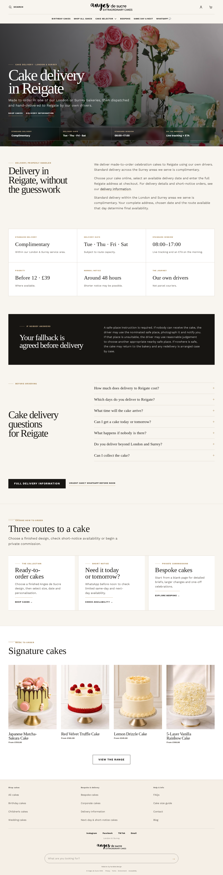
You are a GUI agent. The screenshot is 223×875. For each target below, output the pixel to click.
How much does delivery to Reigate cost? (126, 388)
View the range (111, 759)
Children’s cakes (18, 811)
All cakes (13, 794)
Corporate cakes (90, 803)
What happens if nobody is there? (120, 433)
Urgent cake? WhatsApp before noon (92, 483)
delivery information (115, 189)
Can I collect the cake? (112, 455)
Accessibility (133, 871)
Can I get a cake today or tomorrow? (122, 422)
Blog (155, 820)
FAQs (156, 794)
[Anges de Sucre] (111, 7)
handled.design (116, 867)
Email (134, 833)
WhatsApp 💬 (163, 19)
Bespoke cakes (89, 794)
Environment (122, 871)
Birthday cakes (17, 803)
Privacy (107, 871)
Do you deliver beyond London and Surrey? (128, 444)
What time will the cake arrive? (118, 411)
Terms (114, 871)
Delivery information (40, 113)
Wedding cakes (17, 820)
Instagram (91, 833)
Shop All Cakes (83, 19)
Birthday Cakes (61, 19)
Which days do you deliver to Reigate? (124, 399)
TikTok (121, 833)
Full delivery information (37, 483)
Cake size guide (162, 803)
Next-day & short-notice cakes (99, 820)
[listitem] (41, 583)
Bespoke (125, 19)
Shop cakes (15, 113)
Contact (158, 811)
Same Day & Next (143, 19)
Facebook (108, 833)
